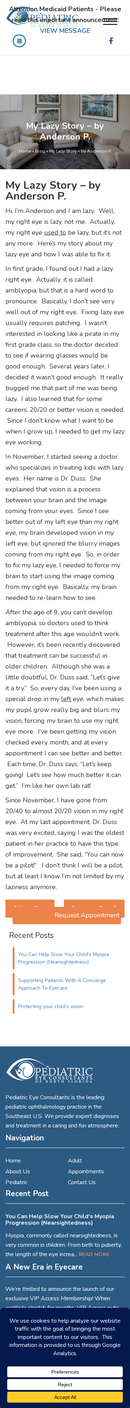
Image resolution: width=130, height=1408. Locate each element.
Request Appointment (87, 915)
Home (25, 151)
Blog (40, 151)
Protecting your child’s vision (50, 1006)
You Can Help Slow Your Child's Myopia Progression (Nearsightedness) (59, 1219)
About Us (17, 1172)
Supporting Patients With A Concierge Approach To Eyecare (62, 984)
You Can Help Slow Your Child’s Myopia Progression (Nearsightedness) (63, 958)
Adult (75, 1161)
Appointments (86, 1172)
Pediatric (16, 1182)
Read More (94, 1254)
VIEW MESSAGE (65, 30)
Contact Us (82, 1182)
